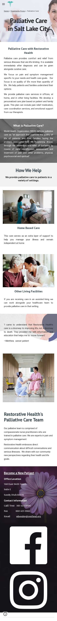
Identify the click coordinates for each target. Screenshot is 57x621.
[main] (28, 11)
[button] (3, 4)
